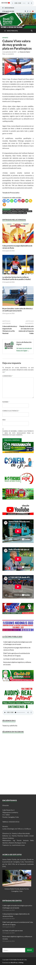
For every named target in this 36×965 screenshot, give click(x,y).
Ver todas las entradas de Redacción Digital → (24, 349)
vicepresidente (12, 213)
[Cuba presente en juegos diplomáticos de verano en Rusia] (18, 243)
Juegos (5, 211)
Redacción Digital (25, 52)
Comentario (7, 376)
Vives (20, 213)
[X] (25, 11)
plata (4, 213)
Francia (18, 209)
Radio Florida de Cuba (20, 959)
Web (3, 420)
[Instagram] (30, 11)
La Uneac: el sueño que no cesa (13, 659)
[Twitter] (8, 200)
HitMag (21, 962)
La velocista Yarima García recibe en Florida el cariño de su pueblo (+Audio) (16, 278)
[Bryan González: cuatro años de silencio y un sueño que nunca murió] (18, 306)
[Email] (26, 200)
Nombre (5, 402)
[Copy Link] (30, 200)
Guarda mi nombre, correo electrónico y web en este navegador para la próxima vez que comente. (18, 433)
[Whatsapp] (11, 200)
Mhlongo (21, 211)
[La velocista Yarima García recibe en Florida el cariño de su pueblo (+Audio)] (18, 275)
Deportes (5, 37)
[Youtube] (33, 11)
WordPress (14, 962)
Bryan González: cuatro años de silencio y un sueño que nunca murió (17, 309)
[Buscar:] (18, 950)
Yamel (24, 213)
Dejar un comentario (8, 54)
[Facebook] (28, 11)
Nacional (29, 211)
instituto (25, 209)
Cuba (13, 209)
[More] (4, 204)
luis (9, 211)
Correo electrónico (10, 411)
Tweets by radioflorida (9, 725)
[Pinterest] (23, 200)
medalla (14, 211)
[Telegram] (15, 200)
